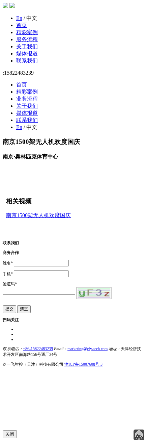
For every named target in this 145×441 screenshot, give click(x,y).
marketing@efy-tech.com (87, 348)
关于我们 (27, 46)
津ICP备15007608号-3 (83, 364)
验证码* (10, 284)
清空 (24, 309)
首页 (21, 25)
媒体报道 (27, 53)
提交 (9, 309)
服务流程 (27, 39)
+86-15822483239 (38, 348)
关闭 (9, 434)
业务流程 (27, 99)
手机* (8, 273)
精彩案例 (27, 32)
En (19, 18)
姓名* (8, 263)
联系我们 (27, 60)
